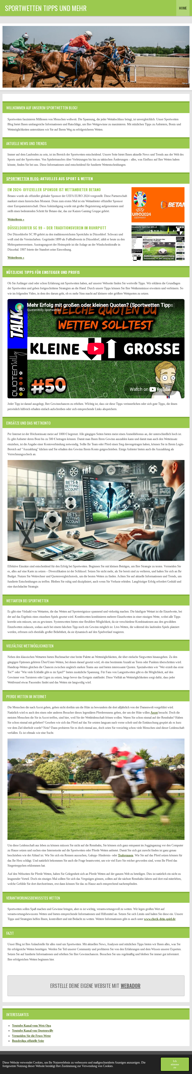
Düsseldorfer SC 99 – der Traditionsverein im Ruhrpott (57, 227)
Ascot (154, 712)
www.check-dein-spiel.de (160, 919)
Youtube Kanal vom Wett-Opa (31, 1025)
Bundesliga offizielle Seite (28, 1041)
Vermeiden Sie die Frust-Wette (31, 1036)
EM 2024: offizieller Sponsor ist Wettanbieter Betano (54, 189)
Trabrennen (125, 855)
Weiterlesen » (16, 219)
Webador (130, 985)
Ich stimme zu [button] (175, 1064)
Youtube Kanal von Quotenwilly (32, 1030)
